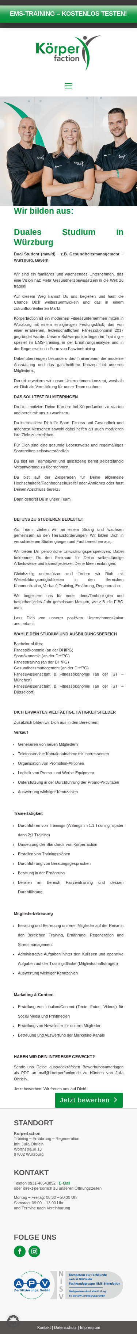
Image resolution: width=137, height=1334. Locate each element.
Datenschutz (65, 1327)
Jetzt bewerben (85, 1100)
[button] (13, 1321)
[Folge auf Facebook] (20, 1251)
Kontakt (44, 1327)
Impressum (90, 1327)
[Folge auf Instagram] (34, 1251)
